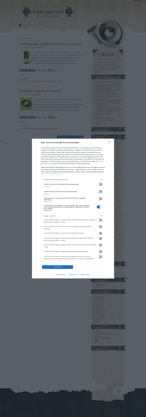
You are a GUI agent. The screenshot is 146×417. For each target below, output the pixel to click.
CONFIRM (58, 267)
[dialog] (73, 209)
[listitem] (73, 179)
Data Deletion (61, 274)
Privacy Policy (85, 274)
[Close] (110, 143)
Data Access (73, 274)
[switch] (99, 184)
